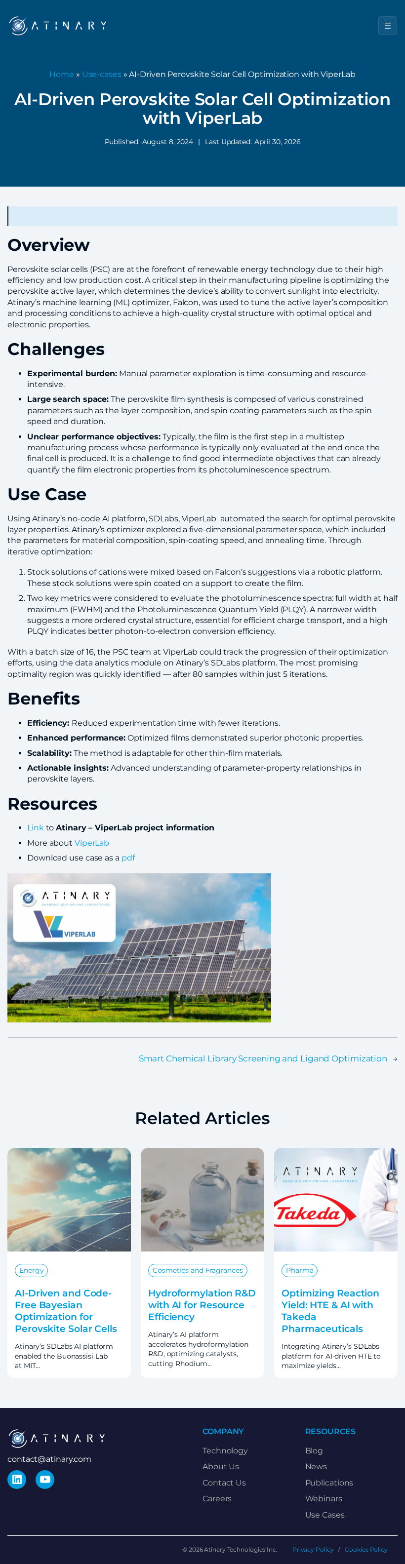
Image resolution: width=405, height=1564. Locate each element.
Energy (31, 1270)
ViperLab (92, 843)
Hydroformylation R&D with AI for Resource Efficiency (202, 1305)
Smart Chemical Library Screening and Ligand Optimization (263, 1058)
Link (35, 827)
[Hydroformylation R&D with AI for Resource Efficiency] (202, 1153)
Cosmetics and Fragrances (198, 1270)
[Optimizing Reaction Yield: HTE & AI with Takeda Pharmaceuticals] (336, 1153)
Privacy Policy (313, 1549)
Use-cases (102, 74)
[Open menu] (387, 25)
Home (61, 74)
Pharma (299, 1270)
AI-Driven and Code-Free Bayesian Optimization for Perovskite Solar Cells (66, 1310)
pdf (128, 857)
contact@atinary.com (49, 1459)
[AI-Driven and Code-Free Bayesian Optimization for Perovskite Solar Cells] (69, 1153)
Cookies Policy (366, 1549)
